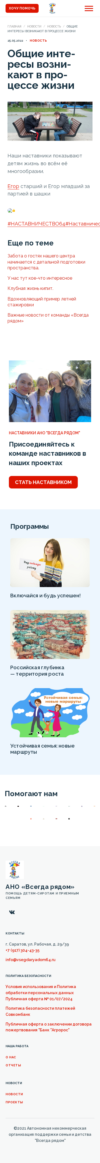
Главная (14, 26)
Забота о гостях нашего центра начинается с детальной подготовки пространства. (46, 261)
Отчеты (13, 1065)
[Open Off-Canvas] (88, 8)
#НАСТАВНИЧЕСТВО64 (36, 224)
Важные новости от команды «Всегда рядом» (48, 318)
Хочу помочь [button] (22, 8)
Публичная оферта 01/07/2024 (39, 999)
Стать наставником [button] (43, 482)
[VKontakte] (12, 912)
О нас (11, 1057)
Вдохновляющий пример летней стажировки (42, 301)
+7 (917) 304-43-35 (22, 950)
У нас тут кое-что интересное (40, 278)
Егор (13, 186)
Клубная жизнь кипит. (30, 288)
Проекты (14, 1102)
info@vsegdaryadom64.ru (31, 960)
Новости (34, 26)
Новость (54, 26)
